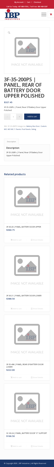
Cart (28, 2)
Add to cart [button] (17, 240)
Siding (33, 129)
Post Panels (26, 129)
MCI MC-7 (11, 129)
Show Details (37, 240)
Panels (18, 129)
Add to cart (32, 116)
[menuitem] (19, 2)
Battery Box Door (33, 126)
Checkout (37, 2)
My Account (18, 2)
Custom (44, 126)
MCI (5, 129)
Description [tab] (11, 141)
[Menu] (42, 14)
